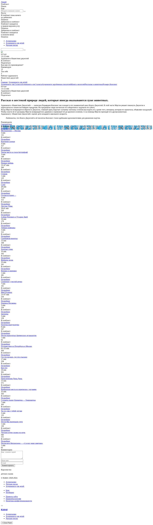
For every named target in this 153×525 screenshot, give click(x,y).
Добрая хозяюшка (8, 228)
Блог (8, 490)
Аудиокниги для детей (15, 43)
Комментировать (8, 465)
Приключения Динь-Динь (11, 379)
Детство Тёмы (7, 206)
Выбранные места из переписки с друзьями (18, 389)
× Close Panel (7, 523)
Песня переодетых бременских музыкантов (18, 335)
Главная (4, 82)
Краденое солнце (8, 141)
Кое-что (4, 368)
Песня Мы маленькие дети (12, 422)
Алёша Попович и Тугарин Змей (14, 217)
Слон (3, 185)
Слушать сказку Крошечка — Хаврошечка (18, 400)
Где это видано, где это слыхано (14, 357)
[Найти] (24, 11)
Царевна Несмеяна (8, 303)
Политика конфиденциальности (19, 501)
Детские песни (12, 45)
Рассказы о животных (94, 84)
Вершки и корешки (9, 271)
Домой (3, 2)
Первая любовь (7, 163)
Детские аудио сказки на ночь (13, 432)
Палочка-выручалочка (10, 325)
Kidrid (4, 509)
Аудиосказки (11, 41)
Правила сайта (12, 497)
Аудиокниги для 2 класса (11, 84)
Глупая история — (8, 195)
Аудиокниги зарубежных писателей (56, 84)
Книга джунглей (78, 84)
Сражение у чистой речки (11, 282)
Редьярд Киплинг (110, 84)
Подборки (10, 492)
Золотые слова (7, 249)
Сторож (4, 174)
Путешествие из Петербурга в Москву (16, 346)
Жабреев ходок (7, 260)
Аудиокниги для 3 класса (32, 84)
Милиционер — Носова (11, 131)
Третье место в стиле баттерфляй (14, 152)
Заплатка (4, 314)
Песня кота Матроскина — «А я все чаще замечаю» (22, 443)
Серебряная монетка (9, 238)
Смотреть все (6, 124)
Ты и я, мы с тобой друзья (11, 411)
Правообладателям (13, 499)
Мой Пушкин (6, 292)
